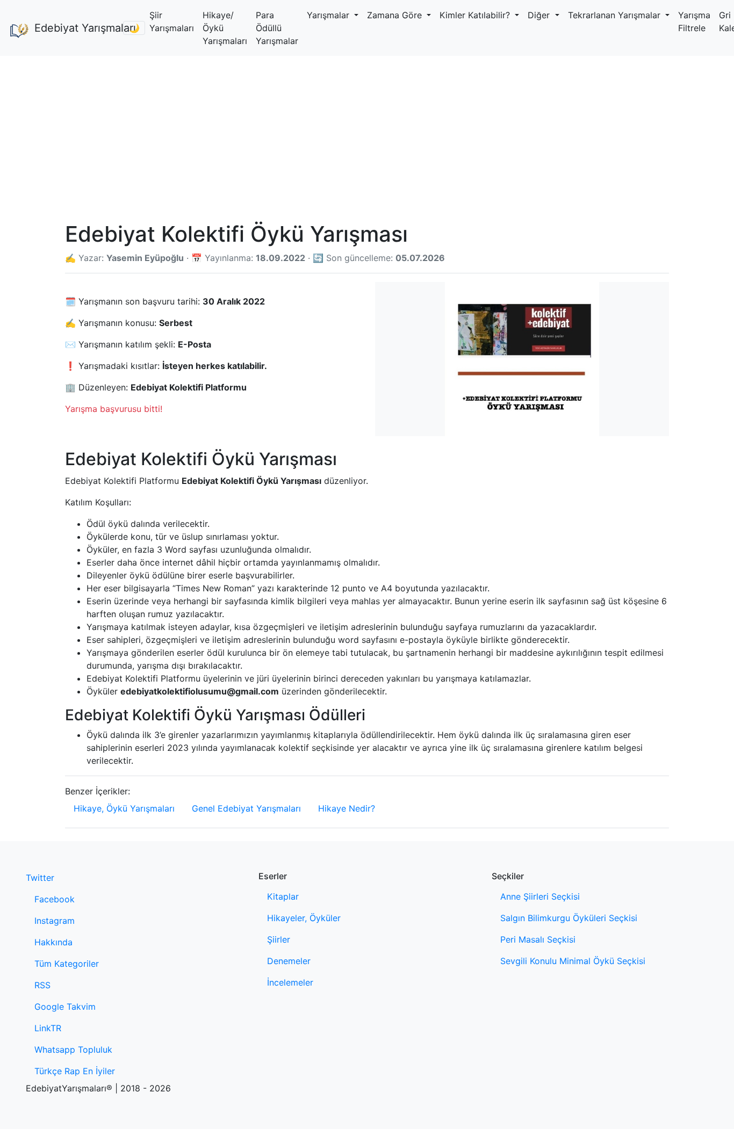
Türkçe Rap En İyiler (74, 1071)
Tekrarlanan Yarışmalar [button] (615, 15)
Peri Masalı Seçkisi (537, 939)
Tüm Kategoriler (66, 963)
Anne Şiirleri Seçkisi (540, 896)
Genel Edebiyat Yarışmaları (246, 808)
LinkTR (47, 1028)
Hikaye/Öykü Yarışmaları (225, 28)
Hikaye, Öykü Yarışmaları (124, 808)
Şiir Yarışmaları (171, 21)
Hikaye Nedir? (346, 808)
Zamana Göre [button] (395, 15)
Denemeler (289, 961)
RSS (42, 985)
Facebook (54, 899)
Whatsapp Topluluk (73, 1049)
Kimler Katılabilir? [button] (476, 15)
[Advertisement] (367, 136)
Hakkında (53, 942)
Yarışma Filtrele (694, 21)
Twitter (40, 877)
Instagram (54, 920)
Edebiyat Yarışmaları (74, 27)
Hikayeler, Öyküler (304, 918)
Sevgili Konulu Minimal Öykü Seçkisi (572, 961)
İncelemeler (290, 982)
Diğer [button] (540, 15)
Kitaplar (283, 896)
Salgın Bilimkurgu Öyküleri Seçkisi (568, 918)
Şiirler (278, 939)
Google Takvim (65, 1006)
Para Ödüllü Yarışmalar (277, 28)
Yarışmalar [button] (329, 15)
